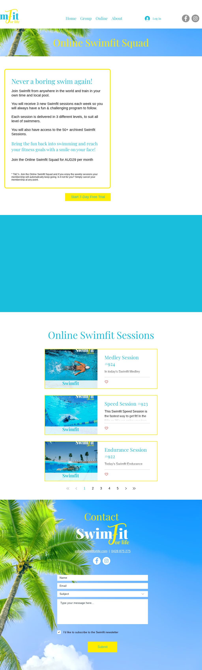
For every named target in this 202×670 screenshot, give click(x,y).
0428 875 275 (121, 551)
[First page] (67, 488)
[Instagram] (195, 18)
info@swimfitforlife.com (91, 551)
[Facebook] (186, 18)
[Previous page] (76, 488)
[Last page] (134, 488)
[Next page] (125, 488)
